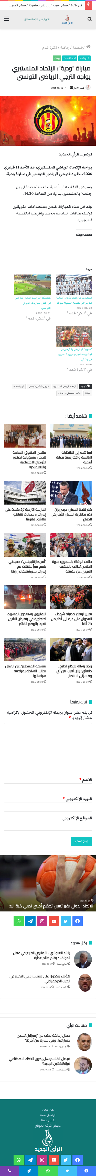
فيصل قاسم (61, 1069)
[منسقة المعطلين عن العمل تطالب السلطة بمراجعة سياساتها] (25, 649)
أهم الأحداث (70, 58)
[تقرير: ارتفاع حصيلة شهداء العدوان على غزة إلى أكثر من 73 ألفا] (71, 597)
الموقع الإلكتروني (77, 818)
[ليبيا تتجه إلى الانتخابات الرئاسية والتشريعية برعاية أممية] (71, 436)
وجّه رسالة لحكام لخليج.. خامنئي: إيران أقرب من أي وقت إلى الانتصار (74, 671)
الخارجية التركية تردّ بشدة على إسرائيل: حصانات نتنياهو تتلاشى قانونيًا (25, 514)
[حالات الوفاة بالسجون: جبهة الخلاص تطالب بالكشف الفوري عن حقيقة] (71, 545)
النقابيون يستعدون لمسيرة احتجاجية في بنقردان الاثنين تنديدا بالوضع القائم (26, 619)
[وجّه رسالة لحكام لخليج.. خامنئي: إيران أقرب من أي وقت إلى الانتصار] (71, 649)
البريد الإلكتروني (77, 799)
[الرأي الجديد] (48, 19)
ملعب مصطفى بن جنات (69, 393)
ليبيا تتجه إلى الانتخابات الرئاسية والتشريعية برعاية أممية (74, 457)
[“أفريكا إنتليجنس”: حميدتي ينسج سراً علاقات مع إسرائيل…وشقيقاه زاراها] (25, 545)
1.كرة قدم (49, 47)
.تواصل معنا (48, 1115)
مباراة (87, 393)
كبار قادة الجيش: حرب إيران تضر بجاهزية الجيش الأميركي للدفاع (41, 5)
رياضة (64, 47)
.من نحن (48, 1109)
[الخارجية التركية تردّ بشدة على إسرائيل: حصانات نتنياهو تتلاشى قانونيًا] (25, 493)
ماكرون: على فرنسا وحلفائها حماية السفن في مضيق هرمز (49, 903)
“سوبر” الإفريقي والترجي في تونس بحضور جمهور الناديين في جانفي (75, 354)
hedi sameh (61, 987)
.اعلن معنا (48, 1120)
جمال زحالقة (61, 1046)
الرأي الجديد (19, 386)
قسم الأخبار (78, 88)
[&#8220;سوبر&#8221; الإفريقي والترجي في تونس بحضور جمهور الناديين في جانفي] (74, 336)
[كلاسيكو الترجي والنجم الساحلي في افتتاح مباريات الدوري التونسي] (32, 285)
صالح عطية (62, 964)
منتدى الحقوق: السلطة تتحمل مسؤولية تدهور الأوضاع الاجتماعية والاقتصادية (29, 459)
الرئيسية (79, 47)
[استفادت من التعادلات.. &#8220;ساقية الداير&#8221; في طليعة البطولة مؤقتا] (74, 285)
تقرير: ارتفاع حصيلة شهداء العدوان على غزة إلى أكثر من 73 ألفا (71, 619)
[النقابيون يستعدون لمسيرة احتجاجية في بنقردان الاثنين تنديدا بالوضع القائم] (25, 597)
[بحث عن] (89, 21)
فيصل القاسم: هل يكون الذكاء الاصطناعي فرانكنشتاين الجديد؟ (39, 1061)
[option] (48, 883)
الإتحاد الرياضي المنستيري (65, 386)
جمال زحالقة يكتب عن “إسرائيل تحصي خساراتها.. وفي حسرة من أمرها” (43, 1038)
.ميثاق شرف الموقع (48, 1125)
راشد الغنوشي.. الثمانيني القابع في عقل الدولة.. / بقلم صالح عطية (41, 955)
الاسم (85, 780)
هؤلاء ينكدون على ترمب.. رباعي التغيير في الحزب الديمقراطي (39, 979)
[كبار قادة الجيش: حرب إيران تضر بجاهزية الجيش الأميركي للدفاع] (71, 493)
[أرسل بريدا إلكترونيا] (71, 88)
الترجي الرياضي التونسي (39, 386)
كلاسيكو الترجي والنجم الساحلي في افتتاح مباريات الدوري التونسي (33, 302)
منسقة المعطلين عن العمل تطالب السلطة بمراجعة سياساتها (25, 671)
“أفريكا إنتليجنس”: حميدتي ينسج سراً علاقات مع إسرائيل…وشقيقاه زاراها (27, 566)
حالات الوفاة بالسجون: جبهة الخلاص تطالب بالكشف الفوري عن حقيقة (72, 566)
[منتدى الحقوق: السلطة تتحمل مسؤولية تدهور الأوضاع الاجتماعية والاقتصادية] (25, 436)
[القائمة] (6, 21)
